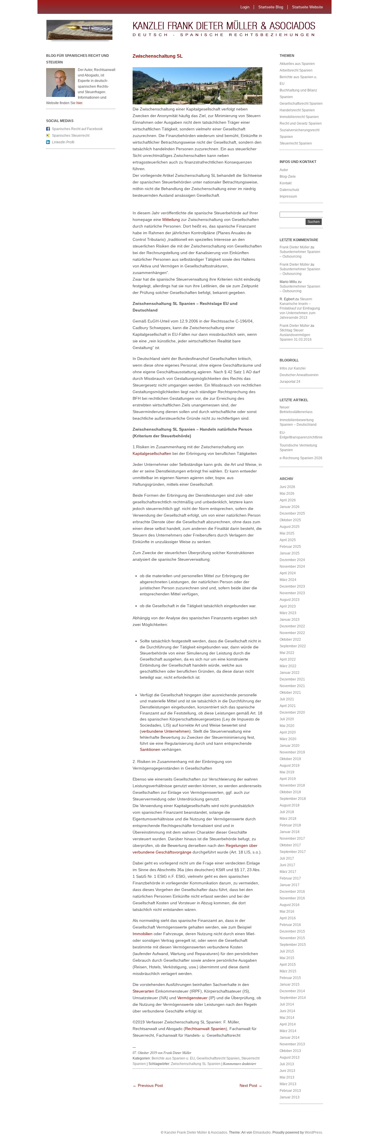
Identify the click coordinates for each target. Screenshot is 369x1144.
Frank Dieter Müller (295, 247)
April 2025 (288, 540)
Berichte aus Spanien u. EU (173, 1058)
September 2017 (293, 852)
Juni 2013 (287, 1071)
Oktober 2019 (290, 759)
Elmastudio (262, 1132)
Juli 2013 (287, 1064)
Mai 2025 (287, 533)
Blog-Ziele (288, 177)
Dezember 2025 (292, 513)
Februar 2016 (290, 925)
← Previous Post (148, 1085)
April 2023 (288, 606)
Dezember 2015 (292, 931)
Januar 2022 (290, 673)
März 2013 (288, 1084)
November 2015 (292, 938)
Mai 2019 (287, 772)
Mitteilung (171, 219)
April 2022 (288, 659)
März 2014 (288, 1031)
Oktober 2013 (290, 1051)
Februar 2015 (290, 978)
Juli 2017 (287, 858)
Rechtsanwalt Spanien (205, 1028)
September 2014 (293, 998)
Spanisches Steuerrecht (70, 136)
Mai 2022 (287, 653)
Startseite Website (307, 7)
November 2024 (292, 567)
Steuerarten (143, 991)
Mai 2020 (287, 726)
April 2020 (288, 732)
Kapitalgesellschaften (152, 453)
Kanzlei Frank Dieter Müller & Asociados (195, 1132)
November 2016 (292, 898)
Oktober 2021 (290, 693)
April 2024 (288, 573)
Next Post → (251, 1085)
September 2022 (293, 646)
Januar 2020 (290, 746)
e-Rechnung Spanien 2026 (301, 458)
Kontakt (285, 183)
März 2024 (288, 580)
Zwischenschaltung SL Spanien (196, 1064)
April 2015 (288, 965)
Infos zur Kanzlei (293, 368)
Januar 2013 (290, 1097)
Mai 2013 (287, 1077)
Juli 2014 (287, 1004)
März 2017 (288, 872)
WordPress (313, 1132)
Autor (284, 170)
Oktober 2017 (290, 845)
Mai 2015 (287, 958)
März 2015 (288, 971)
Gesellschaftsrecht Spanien (218, 1058)
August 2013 (290, 1057)
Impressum (288, 196)
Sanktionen (150, 749)
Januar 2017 (290, 885)
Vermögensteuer (192, 997)
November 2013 (292, 1044)
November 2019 (292, 752)
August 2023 (290, 600)
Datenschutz (289, 190)
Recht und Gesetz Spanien (301, 123)
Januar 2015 (290, 984)
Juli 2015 (287, 951)
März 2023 (288, 613)
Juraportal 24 (290, 382)
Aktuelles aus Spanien (297, 64)
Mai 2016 (287, 911)
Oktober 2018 (290, 792)
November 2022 (292, 633)
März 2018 (288, 819)
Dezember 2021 (292, 679)
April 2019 (288, 779)
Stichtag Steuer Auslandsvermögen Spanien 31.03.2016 (296, 335)
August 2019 (290, 766)
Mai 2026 (287, 494)
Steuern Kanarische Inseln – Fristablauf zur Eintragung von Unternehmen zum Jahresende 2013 (300, 308)
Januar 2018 (290, 832)
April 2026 (288, 500)
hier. (79, 103)
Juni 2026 (287, 487)
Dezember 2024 (292, 560)
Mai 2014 (287, 1018)
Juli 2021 (287, 699)
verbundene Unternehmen (165, 731)
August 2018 (290, 805)
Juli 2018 (287, 812)
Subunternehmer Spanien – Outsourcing (300, 254)
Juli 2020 (287, 719)
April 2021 (288, 706)
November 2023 (292, 593)
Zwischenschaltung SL (158, 56)
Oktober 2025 (290, 520)
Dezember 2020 (292, 712)
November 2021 (292, 686)
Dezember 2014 (292, 991)
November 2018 (292, 785)
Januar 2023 (290, 620)
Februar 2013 (290, 1091)
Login (244, 7)
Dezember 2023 (292, 586)
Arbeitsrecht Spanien (296, 70)
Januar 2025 (290, 553)
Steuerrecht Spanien (296, 143)
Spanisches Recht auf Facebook (77, 129)
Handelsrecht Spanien (297, 110)
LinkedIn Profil (63, 142)
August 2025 (290, 527)
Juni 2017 (287, 865)
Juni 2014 (287, 1011)
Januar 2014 (290, 1038)
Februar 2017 (290, 878)
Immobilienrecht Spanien (299, 117)
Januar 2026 (290, 507)
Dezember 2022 (292, 626)
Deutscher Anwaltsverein (299, 375)
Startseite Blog (270, 7)
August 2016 (290, 905)
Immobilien (143, 933)
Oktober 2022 (290, 639)
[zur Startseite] (235, 30)
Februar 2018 (290, 825)
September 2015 (293, 945)
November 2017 (292, 839)
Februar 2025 (290, 547)
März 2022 (288, 666)
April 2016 (288, 918)
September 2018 (293, 799)
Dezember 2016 (292, 892)
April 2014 (288, 1024)
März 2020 (288, 739)
